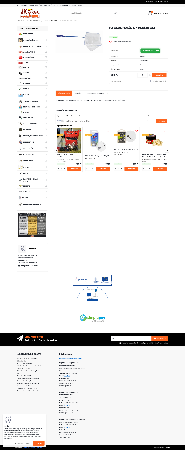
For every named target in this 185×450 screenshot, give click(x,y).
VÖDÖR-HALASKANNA (50, 21)
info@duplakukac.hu (29, 266)
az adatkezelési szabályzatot (138, 343)
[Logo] (30, 13)
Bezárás (38, 443)
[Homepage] (17, 5)
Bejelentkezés (152, 2)
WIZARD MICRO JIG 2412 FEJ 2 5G (126, 150)
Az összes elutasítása (22, 443)
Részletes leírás (64, 93)
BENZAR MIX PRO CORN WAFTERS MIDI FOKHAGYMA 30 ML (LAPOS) (154, 155)
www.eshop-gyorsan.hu (33, 447)
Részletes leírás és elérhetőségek (70, 358)
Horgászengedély (75, 5)
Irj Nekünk (28, 386)
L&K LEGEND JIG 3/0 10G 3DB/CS (97, 156)
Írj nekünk (67, 376)
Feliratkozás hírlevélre (41, 340)
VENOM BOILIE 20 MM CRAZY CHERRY (67, 155)
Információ (23, 5)
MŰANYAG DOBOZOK (33, 21)
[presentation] (56, 151)
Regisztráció (164, 2)
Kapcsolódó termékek (96, 93)
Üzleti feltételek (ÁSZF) (47, 5)
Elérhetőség (33, 5)
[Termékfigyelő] (153, 81)
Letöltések (78, 93)
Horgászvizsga (62, 5)
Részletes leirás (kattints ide (26, 358)
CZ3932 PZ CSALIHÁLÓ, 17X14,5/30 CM (78, 121)
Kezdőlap (21, 21)
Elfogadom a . (145, 343)
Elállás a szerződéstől (162, 447)
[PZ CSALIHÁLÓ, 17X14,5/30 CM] (79, 41)
